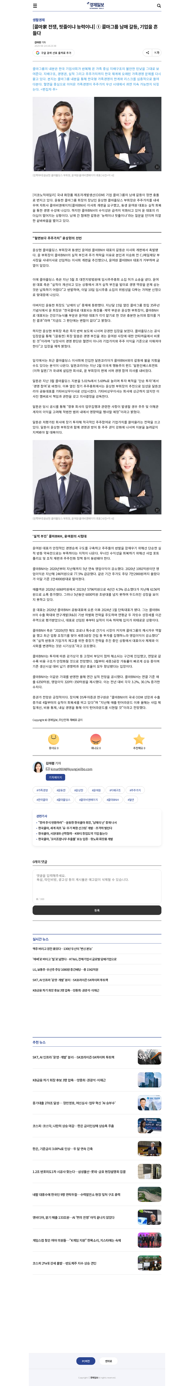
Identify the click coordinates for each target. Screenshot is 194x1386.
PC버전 (86, 1361)
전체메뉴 (35, 5)
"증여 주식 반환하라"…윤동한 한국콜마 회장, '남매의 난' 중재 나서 (77, 822)
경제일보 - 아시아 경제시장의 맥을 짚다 (97, 5)
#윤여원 (96, 790)
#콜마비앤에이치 (88, 800)
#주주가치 (135, 790)
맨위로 (108, 1361)
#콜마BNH (113, 800)
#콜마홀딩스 (63, 800)
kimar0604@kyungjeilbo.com (71, 769)
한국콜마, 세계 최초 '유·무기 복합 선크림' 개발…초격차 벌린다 (75, 828)
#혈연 (131, 800)
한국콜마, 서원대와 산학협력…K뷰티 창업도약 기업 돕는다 (72, 833)
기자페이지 (55, 777)
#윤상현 (78, 790)
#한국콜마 (42, 800)
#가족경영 (42, 790)
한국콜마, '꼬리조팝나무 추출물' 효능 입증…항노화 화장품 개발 (75, 839)
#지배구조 (115, 790)
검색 (158, 5)
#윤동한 (61, 790)
